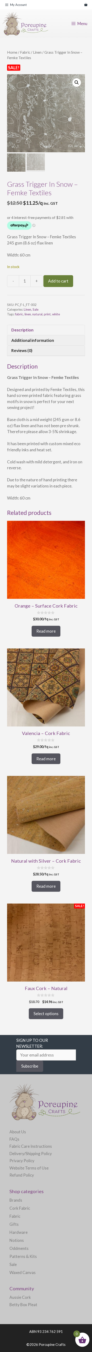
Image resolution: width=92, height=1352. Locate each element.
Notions (16, 1240)
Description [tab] (22, 329)
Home (12, 52)
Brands (15, 1200)
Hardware (18, 1232)
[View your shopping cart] (85, 4)
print (47, 314)
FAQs (14, 1139)
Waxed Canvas (22, 1272)
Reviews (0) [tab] (21, 350)
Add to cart (58, 280)
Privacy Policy (21, 1160)
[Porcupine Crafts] (25, 23)
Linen (37, 52)
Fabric (25, 52)
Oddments (19, 1248)
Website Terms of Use (29, 1167)
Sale (35, 309)
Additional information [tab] (32, 340)
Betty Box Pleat (23, 1304)
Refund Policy (21, 1175)
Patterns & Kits (23, 1256)
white (56, 314)
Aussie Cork (20, 1297)
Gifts (14, 1224)
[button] (76, 82)
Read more (46, 631)
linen (28, 314)
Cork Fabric (19, 1208)
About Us (17, 1131)
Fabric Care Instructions (30, 1146)
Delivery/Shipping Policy (30, 1153)
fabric (19, 314)
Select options (46, 1013)
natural (37, 314)
